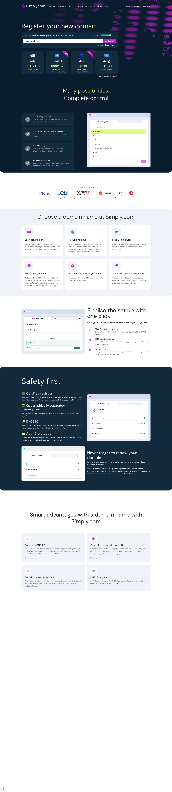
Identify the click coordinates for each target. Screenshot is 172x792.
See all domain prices (106, 76)
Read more (29, 558)
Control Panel (146, 6)
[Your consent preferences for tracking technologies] (3, 788)
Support (128, 6)
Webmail (136, 6)
